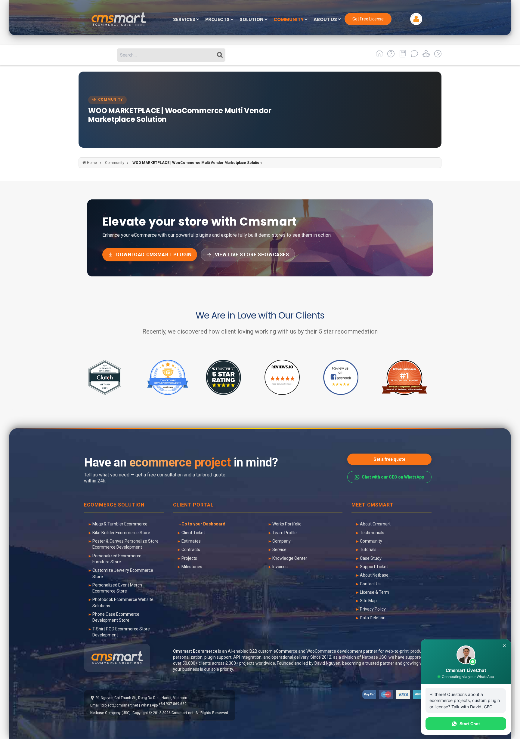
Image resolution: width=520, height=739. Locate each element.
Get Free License (368, 19)
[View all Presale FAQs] (390, 56)
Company (281, 541)
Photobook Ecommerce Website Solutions (122, 602)
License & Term (374, 592)
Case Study (371, 558)
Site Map (368, 600)
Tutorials (368, 549)
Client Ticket (193, 532)
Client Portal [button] (193, 505)
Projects (189, 558)
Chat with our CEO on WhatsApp (393, 477)
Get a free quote (389, 459)
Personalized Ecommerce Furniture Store (116, 558)
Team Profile (284, 532)
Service (279, 549)
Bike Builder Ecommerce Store (121, 532)
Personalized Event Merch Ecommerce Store (117, 588)
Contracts (190, 549)
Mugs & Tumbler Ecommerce (119, 524)
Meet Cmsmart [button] (372, 505)
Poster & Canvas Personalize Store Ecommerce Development (125, 544)
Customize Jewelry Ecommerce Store (122, 573)
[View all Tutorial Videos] (436, 56)
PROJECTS (218, 20)
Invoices (280, 566)
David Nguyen (327, 663)
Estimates (191, 541)
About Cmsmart (375, 524)
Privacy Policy (373, 609)
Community (371, 541)
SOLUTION (252, 20)
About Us (326, 20)
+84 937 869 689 (173, 704)
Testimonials (372, 532)
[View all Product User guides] (401, 56)
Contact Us (370, 583)
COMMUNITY (289, 20)
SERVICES (184, 20)
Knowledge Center (289, 558)
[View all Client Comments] (413, 56)
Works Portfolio (287, 524)
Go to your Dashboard (203, 524)
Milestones (191, 566)
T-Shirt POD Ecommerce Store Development (121, 632)
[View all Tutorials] (425, 56)
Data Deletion (372, 617)
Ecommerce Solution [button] (114, 505)
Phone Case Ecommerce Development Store (115, 617)
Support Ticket (374, 566)
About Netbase (374, 575)
